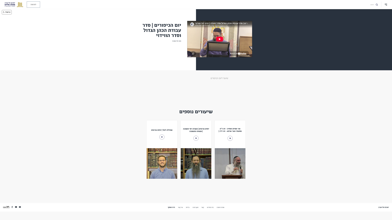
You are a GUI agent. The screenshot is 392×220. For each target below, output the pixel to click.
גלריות (187, 207)
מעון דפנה (195, 207)
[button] (385, 4)
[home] (12, 4)
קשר (202, 207)
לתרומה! (33, 4)
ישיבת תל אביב (383, 207)
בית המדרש (210, 207)
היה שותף (171, 207)
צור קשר (180, 207)
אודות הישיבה (220, 207)
